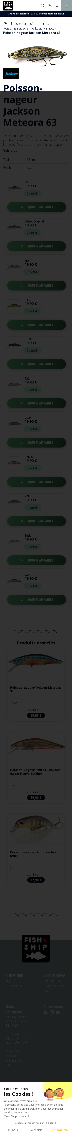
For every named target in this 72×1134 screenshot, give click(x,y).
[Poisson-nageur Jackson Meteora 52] (36, 685)
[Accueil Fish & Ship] (8, 6)
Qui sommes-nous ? (16, 986)
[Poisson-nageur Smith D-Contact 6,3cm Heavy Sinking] (36, 767)
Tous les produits (23, 23)
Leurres (43, 23)
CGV (46, 991)
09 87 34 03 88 (13, 1052)
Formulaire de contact (13, 1062)
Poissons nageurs (16, 28)
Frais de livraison (52, 981)
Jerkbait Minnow (42, 28)
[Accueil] (5, 23)
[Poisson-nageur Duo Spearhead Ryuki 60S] (36, 850)
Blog (8, 981)
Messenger (11, 1056)
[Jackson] (11, 73)
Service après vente (54, 986)
